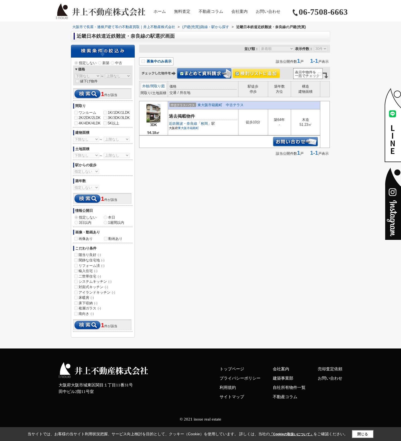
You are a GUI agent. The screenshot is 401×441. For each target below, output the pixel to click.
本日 (111, 217)
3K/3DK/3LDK (119, 118)
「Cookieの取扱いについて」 (291, 434)
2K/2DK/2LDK (90, 118)
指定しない (88, 63)
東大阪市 (184, 128)
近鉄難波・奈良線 (183, 123)
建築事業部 (283, 378)
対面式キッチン (93, 287)
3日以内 (85, 223)
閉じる (362, 434)
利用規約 (228, 387)
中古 (118, 63)
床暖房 (86, 298)
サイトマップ (232, 397)
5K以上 (113, 123)
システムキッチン (95, 281)
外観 (145, 86)
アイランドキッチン (97, 292)
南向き (86, 314)
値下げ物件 (89, 81)
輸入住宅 (88, 271)
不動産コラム (211, 11)
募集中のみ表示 (159, 61)
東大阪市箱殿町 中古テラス (220, 105)
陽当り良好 (90, 255)
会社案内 (239, 11)
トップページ (232, 369)
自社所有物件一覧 (289, 387)
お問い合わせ (268, 11)
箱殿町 (194, 128)
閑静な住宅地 (91, 260)
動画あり (115, 239)
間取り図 (158, 86)
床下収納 (88, 303)
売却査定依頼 (330, 369)
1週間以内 (116, 223)
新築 (105, 63)
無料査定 (182, 11)
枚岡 (204, 123)
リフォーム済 (91, 266)
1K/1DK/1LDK (119, 113)
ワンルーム (87, 113)
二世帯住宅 (90, 276)
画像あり (86, 239)
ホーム (160, 11)
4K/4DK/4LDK (90, 123)
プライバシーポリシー (240, 378)
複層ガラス (90, 308)
